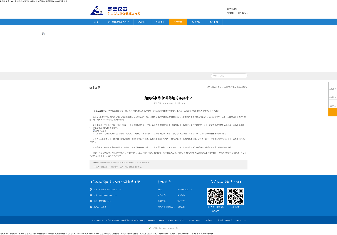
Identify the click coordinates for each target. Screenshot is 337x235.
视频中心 (196, 22)
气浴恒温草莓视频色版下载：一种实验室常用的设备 (121, 167)
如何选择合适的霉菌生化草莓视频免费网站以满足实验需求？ (124, 162)
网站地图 (3, 233)
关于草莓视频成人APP (118, 22)
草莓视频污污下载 (28, 233)
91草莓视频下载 (14, 233)
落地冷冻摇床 (99, 111)
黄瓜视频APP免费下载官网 (85, 233)
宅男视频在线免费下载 (120, 233)
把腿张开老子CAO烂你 (186, 233)
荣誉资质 (181, 195)
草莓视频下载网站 (103, 233)
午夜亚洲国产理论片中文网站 (165, 233)
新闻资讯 (160, 22)
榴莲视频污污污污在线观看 (141, 233)
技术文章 (178, 22)
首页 (96, 22)
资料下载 (213, 22)
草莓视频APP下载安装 (206, 233)
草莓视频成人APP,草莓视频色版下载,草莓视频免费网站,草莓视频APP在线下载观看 (33, 1)
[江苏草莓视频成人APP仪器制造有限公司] (138, 10)
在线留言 (129, 29)
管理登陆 (209, 220)
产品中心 (142, 22)
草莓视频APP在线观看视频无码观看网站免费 (54, 233)
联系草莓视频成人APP (104, 29)
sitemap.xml (241, 220)
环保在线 (228, 220)
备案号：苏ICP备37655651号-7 (172, 220)
